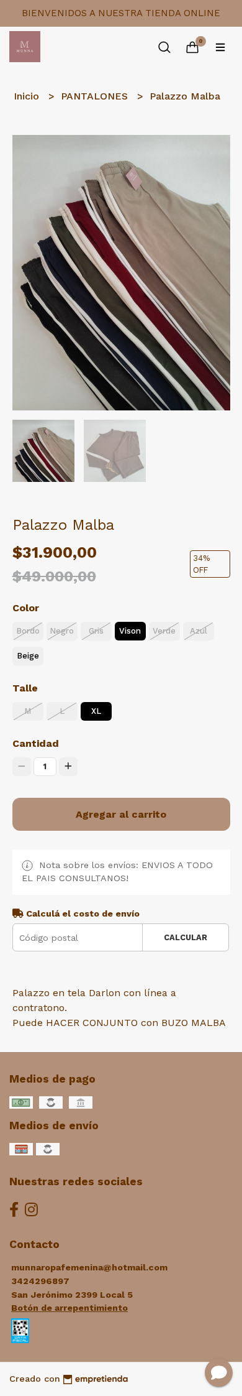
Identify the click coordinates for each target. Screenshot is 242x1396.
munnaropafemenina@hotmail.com (89, 1267)
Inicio (28, 96)
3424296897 (40, 1281)
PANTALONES (96, 96)
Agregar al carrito (121, 814)
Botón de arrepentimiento (69, 1308)
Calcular (185, 937)
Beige (28, 655)
